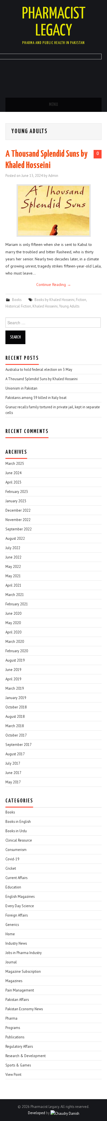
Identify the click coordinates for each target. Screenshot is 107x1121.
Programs (12, 1027)
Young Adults (69, 306)
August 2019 (15, 660)
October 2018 (16, 707)
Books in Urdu (16, 831)
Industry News (16, 943)
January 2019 (15, 697)
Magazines (13, 980)
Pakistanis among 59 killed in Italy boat (35, 397)
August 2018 (15, 716)
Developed (36, 1112)
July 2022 (12, 547)
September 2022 (18, 529)
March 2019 (14, 688)
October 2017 (16, 735)
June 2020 (13, 613)
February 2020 (16, 651)
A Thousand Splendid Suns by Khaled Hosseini (41, 379)
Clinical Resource (18, 840)
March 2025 (14, 463)
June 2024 (13, 472)
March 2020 (14, 641)
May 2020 (13, 622)
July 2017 (12, 763)
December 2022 (18, 510)
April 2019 (13, 679)
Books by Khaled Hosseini (54, 299)
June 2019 (13, 669)
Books (16, 299)
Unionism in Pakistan (21, 388)
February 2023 (16, 491)
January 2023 (15, 501)
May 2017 (13, 782)
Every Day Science (19, 906)
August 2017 (15, 754)
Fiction (81, 299)
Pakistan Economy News (24, 1009)
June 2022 (13, 557)
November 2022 (18, 519)
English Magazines (20, 896)
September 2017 (18, 744)
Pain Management (19, 990)
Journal (11, 962)
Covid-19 (12, 859)
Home (10, 934)
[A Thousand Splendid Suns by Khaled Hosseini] (53, 210)
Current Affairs (16, 877)
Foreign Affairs (16, 915)
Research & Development (25, 1055)
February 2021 (16, 604)
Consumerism (16, 849)
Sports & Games (18, 1065)
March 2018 (14, 725)
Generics (12, 924)
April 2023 (13, 482)
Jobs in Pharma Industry (23, 952)
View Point (13, 1074)
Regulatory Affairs (19, 1046)
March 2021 (14, 594)
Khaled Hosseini (45, 306)
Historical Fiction (18, 306)
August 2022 (15, 538)
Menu (53, 105)
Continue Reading (53, 284)
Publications (14, 1037)
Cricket (10, 868)
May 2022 (13, 566)
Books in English (18, 821)
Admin (53, 175)
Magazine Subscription (23, 971)
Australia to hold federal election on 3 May (38, 369)
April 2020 (13, 632)
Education (13, 887)
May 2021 (13, 576)
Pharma (11, 1018)
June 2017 (13, 772)
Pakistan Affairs (17, 999)
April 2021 (13, 585)
